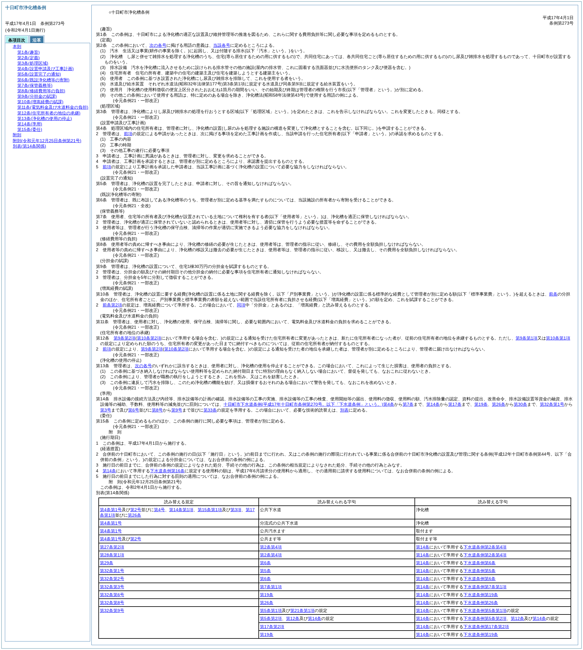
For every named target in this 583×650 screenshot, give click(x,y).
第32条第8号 (112, 602)
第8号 (157, 410)
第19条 (481, 404)
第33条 (210, 410)
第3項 (235, 509)
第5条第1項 (271, 610)
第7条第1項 (271, 586)
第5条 (265, 570)
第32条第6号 (112, 594)
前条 (553, 294)
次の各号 (157, 45)
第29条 (106, 562)
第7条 (408, 404)
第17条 (455, 404)
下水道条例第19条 (480, 594)
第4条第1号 (111, 509)
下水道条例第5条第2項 (484, 618)
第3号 (105, 410)
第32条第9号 (112, 610)
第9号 (176, 410)
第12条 (292, 618)
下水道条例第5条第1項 (484, 610)
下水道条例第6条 (479, 562)
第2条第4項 (271, 547)
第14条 (433, 404)
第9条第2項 (124, 338)
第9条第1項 (526, 338)
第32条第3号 (112, 586)
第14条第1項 (181, 509)
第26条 (498, 404)
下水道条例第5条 (479, 570)
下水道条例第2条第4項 (484, 547)
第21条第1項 (302, 610)
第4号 (159, 509)
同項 (241, 305)
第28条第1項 (112, 554)
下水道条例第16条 (167, 470)
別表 (344, 410)
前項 (128, 133)
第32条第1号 (552, 404)
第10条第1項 (558, 338)
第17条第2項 (272, 626)
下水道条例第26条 (480, 602)
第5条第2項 (271, 618)
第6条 (265, 562)
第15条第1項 (210, 509)
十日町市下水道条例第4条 (308, 404)
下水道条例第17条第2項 (486, 626)
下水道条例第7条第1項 (484, 586)
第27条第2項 (112, 547)
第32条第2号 (112, 578)
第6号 (133, 410)
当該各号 (221, 45)
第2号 (135, 509)
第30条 (520, 404)
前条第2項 (112, 305)
